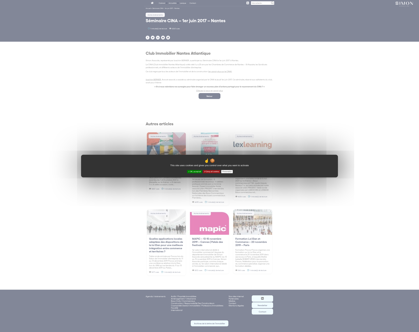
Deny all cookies (212, 172)
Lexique (183, 3)
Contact (193, 3)
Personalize (227, 172)
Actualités (172, 3)
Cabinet (162, 3)
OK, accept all (195, 172)
